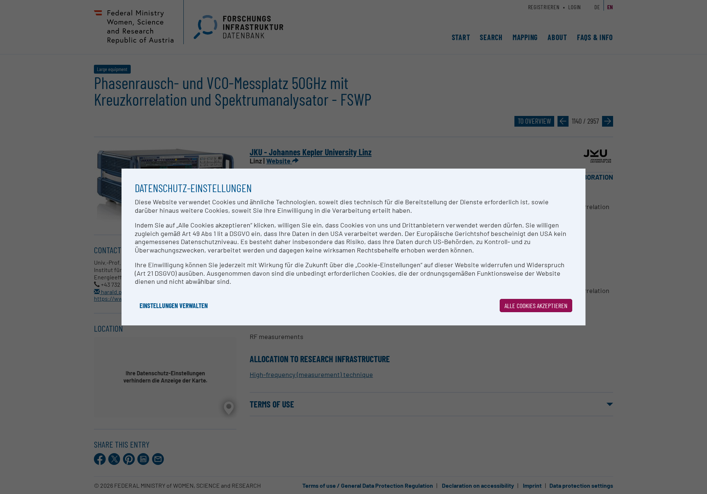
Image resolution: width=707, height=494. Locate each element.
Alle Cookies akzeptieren (535, 305)
